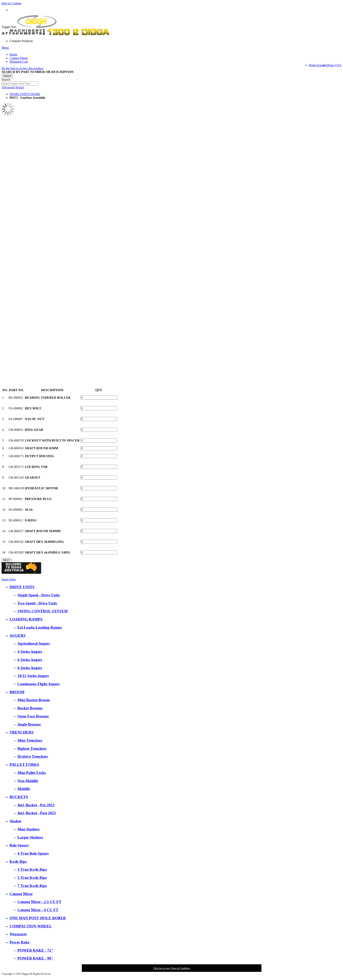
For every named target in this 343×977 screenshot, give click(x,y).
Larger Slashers (30, 837)
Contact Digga (19, 58)
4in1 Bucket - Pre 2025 (36, 805)
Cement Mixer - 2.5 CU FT (39, 902)
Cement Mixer (21, 894)
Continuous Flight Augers (38, 684)
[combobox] (20, 83)
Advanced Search (13, 87)
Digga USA (333, 65)
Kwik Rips (18, 861)
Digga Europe (317, 65)
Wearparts (18, 934)
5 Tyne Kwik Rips (32, 877)
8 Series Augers (29, 668)
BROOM (17, 692)
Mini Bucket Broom (33, 700)
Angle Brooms (29, 724)
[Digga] (37, 27)
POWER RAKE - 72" (35, 950)
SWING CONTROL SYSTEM (42, 611)
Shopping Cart (19, 61)
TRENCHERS (22, 732)
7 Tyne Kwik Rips (32, 886)
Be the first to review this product (22, 68)
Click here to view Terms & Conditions (171, 968)
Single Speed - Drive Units (38, 595)
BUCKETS (19, 797)
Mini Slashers (28, 829)
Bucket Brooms (29, 708)
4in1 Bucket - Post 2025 (36, 813)
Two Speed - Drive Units (37, 603)
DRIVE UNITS (22, 587)
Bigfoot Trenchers (31, 748)
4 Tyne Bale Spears (33, 853)
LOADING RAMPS (26, 619)
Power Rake (19, 942)
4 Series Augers (29, 651)
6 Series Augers (29, 660)
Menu (5, 47)
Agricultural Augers (33, 643)
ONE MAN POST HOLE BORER (38, 918)
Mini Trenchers (29, 740)
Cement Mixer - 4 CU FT (37, 910)
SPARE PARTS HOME (25, 94)
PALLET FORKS (24, 764)
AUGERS (18, 635)
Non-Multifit (27, 781)
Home (13, 54)
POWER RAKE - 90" (35, 958)
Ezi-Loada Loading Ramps (39, 627)
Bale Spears (19, 845)
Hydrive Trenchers (32, 756)
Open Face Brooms (33, 716)
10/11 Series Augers (33, 676)
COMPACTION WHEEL (31, 926)
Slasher (15, 821)
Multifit (23, 789)
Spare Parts (9, 579)
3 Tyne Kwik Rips (32, 869)
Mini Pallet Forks (31, 773)
